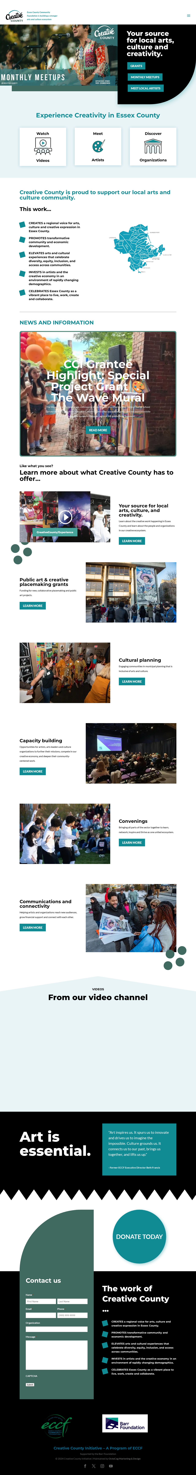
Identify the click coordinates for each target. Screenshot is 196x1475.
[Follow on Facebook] (85, 1466)
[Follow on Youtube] (111, 1466)
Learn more (132, 541)
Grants (136, 66)
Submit (30, 1384)
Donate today (139, 1236)
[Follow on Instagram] (102, 1466)
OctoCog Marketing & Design (125, 1458)
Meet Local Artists (145, 88)
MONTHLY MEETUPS (145, 77)
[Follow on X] (93, 1466)
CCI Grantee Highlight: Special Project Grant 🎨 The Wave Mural (98, 380)
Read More (98, 430)
